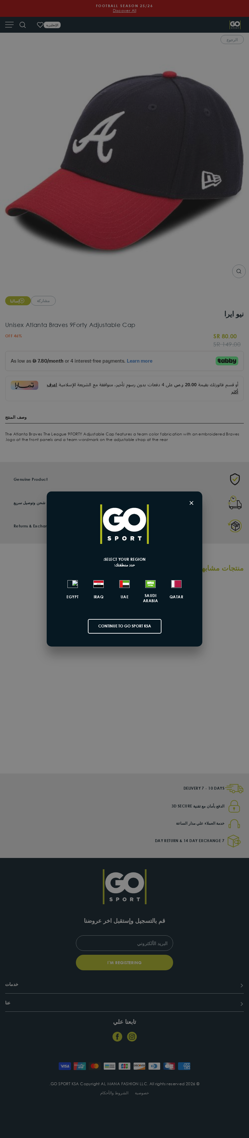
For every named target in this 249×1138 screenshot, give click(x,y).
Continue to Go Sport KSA (124, 626)
